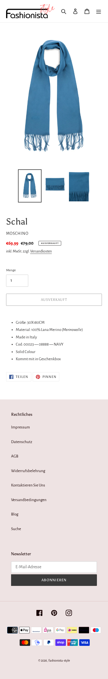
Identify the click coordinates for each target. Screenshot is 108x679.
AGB (14, 456)
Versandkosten (41, 251)
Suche (16, 529)
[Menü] (98, 11)
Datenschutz (21, 442)
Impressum (20, 427)
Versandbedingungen (29, 500)
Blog (14, 514)
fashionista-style (59, 660)
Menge (11, 270)
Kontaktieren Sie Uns (28, 485)
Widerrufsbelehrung (28, 471)
